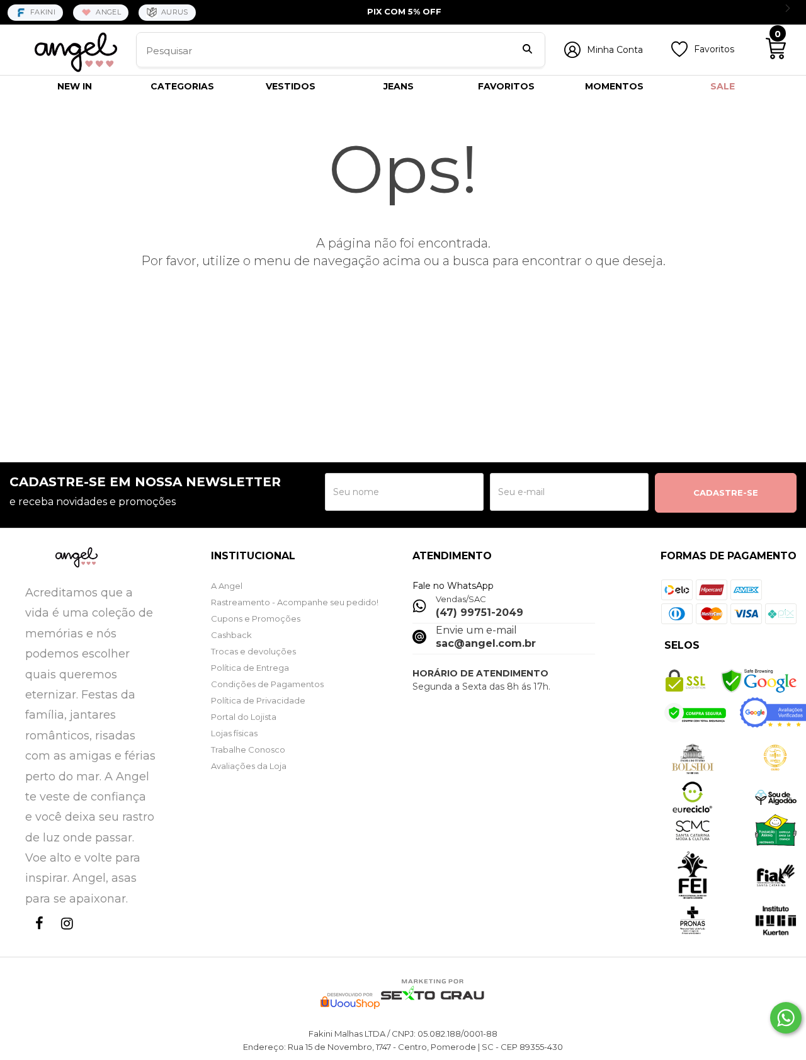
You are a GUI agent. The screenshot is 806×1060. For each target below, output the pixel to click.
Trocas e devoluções (253, 651)
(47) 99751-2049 (479, 612)
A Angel (226, 586)
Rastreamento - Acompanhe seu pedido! (294, 602)
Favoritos (714, 49)
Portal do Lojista (243, 717)
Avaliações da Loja (249, 766)
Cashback (231, 635)
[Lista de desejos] (679, 54)
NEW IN (74, 86)
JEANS (398, 86)
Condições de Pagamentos (267, 684)
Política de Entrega (250, 668)
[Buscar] (527, 50)
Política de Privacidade (258, 700)
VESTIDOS (290, 86)
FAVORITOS (506, 86)
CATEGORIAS (182, 86)
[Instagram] (64, 935)
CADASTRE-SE (725, 492)
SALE (722, 86)
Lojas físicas (234, 733)
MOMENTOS (614, 86)
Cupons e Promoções (255, 618)
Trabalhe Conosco (248, 749)
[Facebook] (36, 935)
